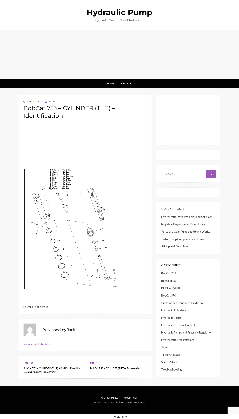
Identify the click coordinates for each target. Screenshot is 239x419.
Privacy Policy (120, 416)
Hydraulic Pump (119, 12)
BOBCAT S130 (170, 288)
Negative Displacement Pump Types (183, 224)
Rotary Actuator (171, 354)
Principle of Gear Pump (175, 246)
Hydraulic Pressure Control (178, 325)
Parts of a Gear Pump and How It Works (185, 231)
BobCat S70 (168, 295)
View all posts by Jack (36, 344)
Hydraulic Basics (171, 317)
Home (110, 83)
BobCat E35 (168, 280)
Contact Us (127, 83)
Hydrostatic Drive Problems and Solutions (186, 217)
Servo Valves (169, 362)
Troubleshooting (171, 369)
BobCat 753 (41, 307)
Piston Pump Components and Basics (183, 239)
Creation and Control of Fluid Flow (182, 303)
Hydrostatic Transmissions (177, 339)
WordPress (140, 402)
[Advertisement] (119, 54)
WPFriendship (117, 402)
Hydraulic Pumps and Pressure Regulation (186, 332)
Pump (164, 347)
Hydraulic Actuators (173, 310)
